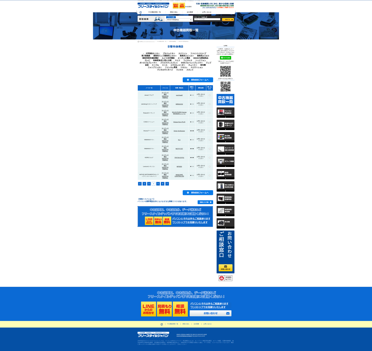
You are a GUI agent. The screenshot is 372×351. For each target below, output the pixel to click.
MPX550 (179, 166)
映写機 (203, 65)
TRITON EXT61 (179, 157)
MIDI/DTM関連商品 (200, 58)
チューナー (192, 65)
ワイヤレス (187, 60)
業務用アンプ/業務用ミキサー (165, 56)
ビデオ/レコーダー (178, 65)
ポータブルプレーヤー (148, 63)
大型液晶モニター (153, 53)
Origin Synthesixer (179, 131)
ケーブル (155, 65)
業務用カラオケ (203, 56)
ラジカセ (179, 70)
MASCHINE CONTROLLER (179, 175)
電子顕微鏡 (145, 56)
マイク (177, 60)
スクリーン (182, 53)
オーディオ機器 (184, 58)
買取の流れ (174, 12)
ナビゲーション (197, 67)
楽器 (147, 65)
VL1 (179, 140)
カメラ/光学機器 (168, 58)
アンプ (208, 63)
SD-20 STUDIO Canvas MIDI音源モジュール (179, 112)
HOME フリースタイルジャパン (147, 41)
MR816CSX (179, 104)
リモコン (183, 67)
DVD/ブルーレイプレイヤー (192, 63)
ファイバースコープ (198, 53)
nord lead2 (179, 95)
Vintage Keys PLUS (179, 122)
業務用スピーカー (187, 56)
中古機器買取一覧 (154, 12)
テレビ (147, 60)
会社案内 (189, 6)
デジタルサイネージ (165, 70)
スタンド (189, 70)
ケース (164, 65)
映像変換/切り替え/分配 (162, 60)
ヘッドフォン (200, 60)
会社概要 (190, 12)
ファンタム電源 (171, 67)
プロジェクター (169, 53)
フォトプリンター (155, 67)
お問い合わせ (206, 12)
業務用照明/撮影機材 (150, 58)
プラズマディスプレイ (169, 63)
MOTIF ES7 (179, 148)
